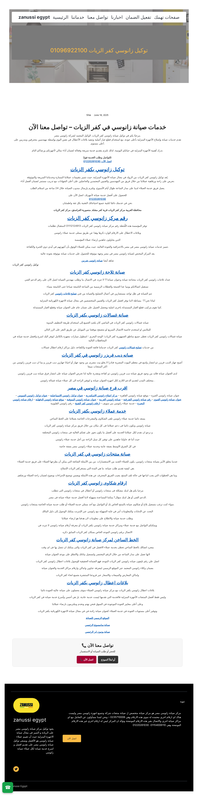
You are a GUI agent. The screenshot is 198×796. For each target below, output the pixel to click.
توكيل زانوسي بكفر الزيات (97, 169)
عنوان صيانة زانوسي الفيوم (167, 399)
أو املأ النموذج (108, 659)
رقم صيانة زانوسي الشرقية (137, 399)
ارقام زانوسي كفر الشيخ (87, 403)
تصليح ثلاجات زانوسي (66, 293)
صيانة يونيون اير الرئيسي (97, 631)
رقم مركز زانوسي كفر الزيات (97, 218)
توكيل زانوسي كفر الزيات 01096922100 (99, 50)
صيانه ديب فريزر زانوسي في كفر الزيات (97, 355)
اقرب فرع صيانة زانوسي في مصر (97, 387)
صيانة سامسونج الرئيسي (97, 625)
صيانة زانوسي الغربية (110, 399)
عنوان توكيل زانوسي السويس (32, 395)
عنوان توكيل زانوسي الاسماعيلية (66, 395)
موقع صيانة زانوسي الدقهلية (50, 399)
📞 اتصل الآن (86, 659)
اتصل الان (71, 738)
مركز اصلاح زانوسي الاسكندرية (101, 395)
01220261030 (97, 199)
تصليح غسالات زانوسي (130, 347)
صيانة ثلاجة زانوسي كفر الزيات (97, 272)
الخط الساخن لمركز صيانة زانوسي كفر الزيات (97, 539)
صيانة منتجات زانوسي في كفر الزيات (97, 454)
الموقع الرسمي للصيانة (97, 618)
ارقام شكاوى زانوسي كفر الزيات (97, 483)
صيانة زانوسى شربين (92, 260)
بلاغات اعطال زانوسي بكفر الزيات (97, 582)
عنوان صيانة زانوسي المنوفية (81, 399)
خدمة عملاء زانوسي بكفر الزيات (97, 411)
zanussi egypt (34, 17)
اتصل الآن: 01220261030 (97, 161)
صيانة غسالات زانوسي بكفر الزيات (97, 315)
